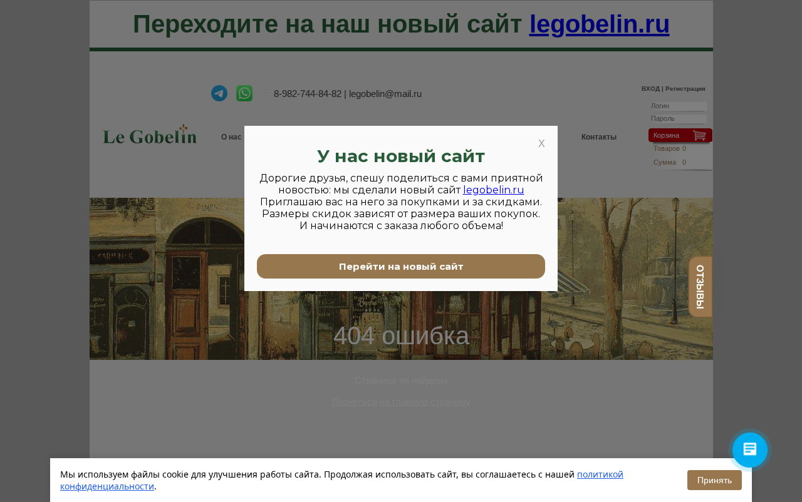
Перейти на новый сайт (401, 266)
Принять (714, 480)
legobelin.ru (493, 190)
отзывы (700, 287)
